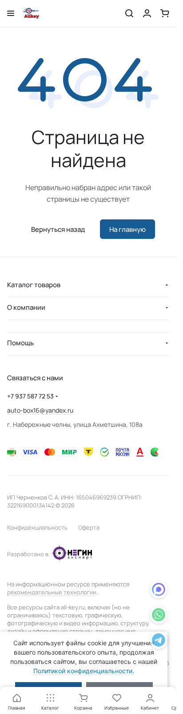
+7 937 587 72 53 (30, 396)
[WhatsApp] (158, 616)
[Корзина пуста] (164, 13)
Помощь (20, 342)
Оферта (88, 527)
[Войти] (147, 13)
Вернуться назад (58, 229)
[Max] (158, 591)
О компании (26, 307)
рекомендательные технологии (51, 592)
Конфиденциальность (37, 527)
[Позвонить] (158, 641)
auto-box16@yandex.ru (40, 410)
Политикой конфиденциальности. (83, 671)
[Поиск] (129, 13)
